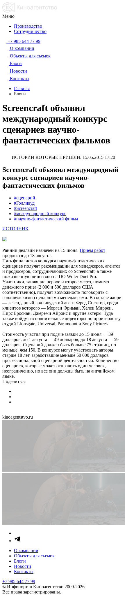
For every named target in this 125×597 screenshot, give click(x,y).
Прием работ (92, 250)
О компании (26, 550)
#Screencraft (25, 208)
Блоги (20, 561)
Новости (22, 566)
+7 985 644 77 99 (18, 581)
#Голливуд (24, 203)
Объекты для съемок (34, 555)
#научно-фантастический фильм (46, 218)
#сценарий (24, 197)
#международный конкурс (40, 213)
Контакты (23, 571)
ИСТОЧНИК (15, 228)
